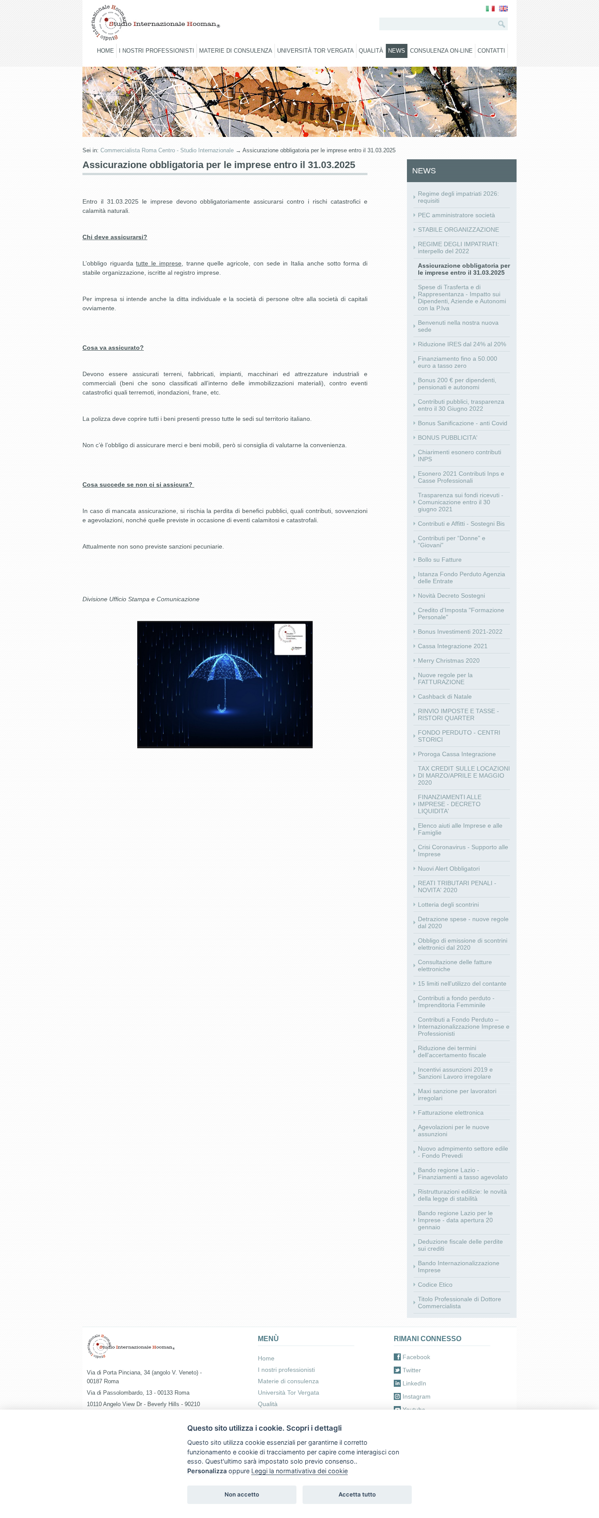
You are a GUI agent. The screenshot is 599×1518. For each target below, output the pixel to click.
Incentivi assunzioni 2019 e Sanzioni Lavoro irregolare (455, 1073)
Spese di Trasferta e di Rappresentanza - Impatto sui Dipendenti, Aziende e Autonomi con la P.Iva (462, 298)
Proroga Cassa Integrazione (457, 753)
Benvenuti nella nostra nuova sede (458, 326)
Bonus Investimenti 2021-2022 (460, 631)
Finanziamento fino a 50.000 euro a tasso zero (457, 362)
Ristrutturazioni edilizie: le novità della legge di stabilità (462, 1195)
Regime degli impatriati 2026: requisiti (458, 197)
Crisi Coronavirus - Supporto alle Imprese (463, 850)
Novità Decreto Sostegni (451, 595)
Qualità (371, 50)
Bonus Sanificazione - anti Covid (462, 423)
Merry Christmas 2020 (449, 660)
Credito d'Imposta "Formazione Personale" (461, 613)
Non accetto (242, 1494)
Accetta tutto (357, 1494)
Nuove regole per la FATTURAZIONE (445, 678)
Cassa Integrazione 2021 (453, 646)
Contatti (491, 50)
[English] (503, 9)
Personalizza (207, 1471)
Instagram (417, 1396)
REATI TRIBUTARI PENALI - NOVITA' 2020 (457, 886)
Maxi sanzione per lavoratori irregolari (457, 1094)
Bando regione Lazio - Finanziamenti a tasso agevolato (463, 1173)
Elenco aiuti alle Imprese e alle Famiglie (460, 829)
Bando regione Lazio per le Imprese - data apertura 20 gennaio (455, 1220)
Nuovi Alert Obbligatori (449, 868)
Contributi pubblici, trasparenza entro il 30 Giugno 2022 (461, 405)
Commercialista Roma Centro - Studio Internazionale (167, 150)
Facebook (416, 1356)
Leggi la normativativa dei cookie (299, 1471)
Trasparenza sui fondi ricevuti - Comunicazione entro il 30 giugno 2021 (460, 502)
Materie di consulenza (235, 50)
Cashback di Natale (445, 696)
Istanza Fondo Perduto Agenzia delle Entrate (461, 578)
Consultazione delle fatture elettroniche (455, 965)
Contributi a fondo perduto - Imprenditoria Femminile (456, 1001)
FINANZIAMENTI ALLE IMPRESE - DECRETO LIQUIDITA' (449, 804)
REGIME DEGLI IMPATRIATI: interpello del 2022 (458, 247)
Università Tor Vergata (315, 50)
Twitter (412, 1370)
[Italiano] (490, 9)
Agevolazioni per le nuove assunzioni (453, 1130)
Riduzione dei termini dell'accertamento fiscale (452, 1051)
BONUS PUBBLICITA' (448, 437)
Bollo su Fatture (440, 559)
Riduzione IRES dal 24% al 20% (462, 344)
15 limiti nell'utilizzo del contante (462, 983)
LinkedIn (414, 1383)
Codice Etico (435, 1284)
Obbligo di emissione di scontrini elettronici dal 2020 (462, 944)
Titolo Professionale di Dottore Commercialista (459, 1303)
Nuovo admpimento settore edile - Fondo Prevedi (463, 1152)
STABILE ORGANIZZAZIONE (458, 229)
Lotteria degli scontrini (448, 904)
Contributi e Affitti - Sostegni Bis (461, 523)
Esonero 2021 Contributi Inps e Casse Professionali (461, 477)
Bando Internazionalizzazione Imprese (458, 1267)
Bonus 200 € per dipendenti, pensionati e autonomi (457, 384)
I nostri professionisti (156, 50)
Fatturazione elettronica (451, 1112)
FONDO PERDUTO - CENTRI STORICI (459, 736)
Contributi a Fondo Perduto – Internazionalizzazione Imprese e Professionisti (464, 1026)
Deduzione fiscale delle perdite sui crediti (460, 1245)
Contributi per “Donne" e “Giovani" (451, 542)
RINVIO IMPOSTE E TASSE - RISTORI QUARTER (458, 714)
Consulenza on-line (441, 50)
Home (105, 50)
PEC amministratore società (456, 215)
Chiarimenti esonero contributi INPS (459, 456)
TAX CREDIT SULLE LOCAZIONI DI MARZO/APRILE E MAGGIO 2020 (464, 775)
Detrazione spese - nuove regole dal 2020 (463, 922)
